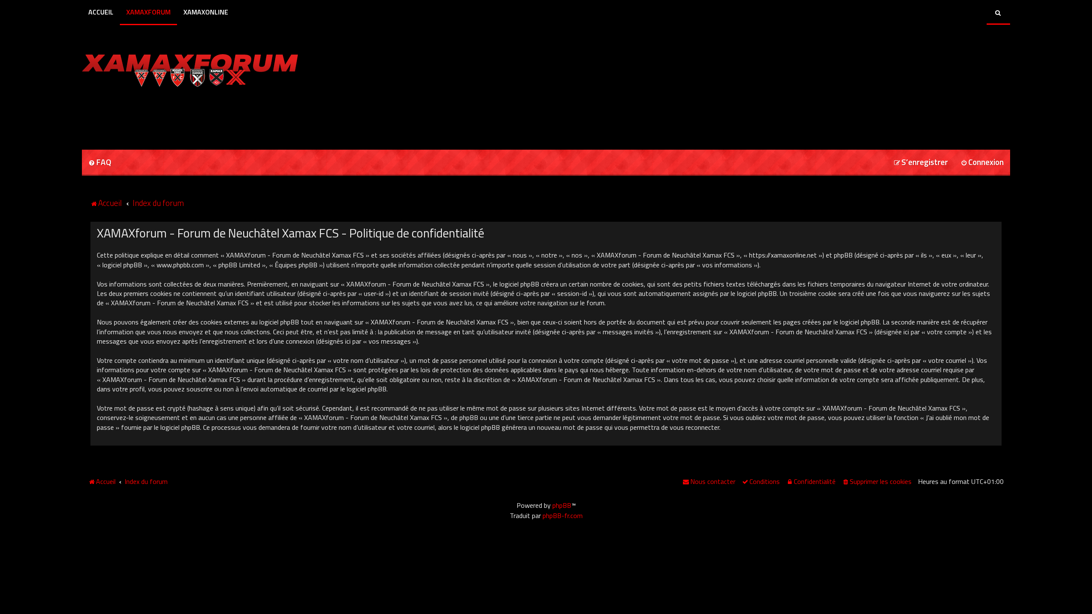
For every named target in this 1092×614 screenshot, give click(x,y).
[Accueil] (190, 68)
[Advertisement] (182, 115)
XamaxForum (148, 12)
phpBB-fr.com (563, 515)
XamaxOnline (205, 12)
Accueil (100, 12)
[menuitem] (100, 163)
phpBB (561, 505)
